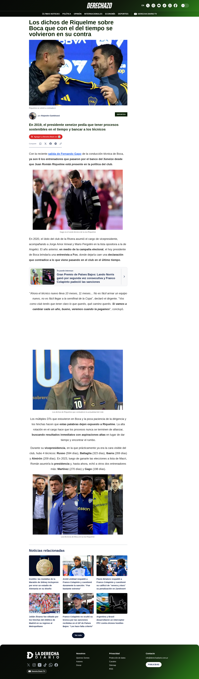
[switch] (185, 5)
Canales (112, 662)
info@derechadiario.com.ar (157, 658)
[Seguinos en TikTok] (164, 5)
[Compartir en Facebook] (50, 143)
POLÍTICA (66, 14)
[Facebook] (56, 665)
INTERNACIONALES (93, 14)
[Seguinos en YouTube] (159, 5)
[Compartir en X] (45, 143)
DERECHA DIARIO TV (147, 14)
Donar (78, 665)
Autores (79, 662)
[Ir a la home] (99, 5)
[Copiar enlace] (61, 143)
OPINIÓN (78, 14)
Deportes (121, 114)
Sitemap (112, 665)
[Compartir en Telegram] (55, 143)
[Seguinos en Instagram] (153, 5)
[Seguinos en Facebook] (175, 5)
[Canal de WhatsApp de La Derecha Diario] (170, 5)
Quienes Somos (82, 658)
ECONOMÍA (110, 14)
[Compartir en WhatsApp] (40, 143)
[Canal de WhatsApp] (51, 665)
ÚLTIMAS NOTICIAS (51, 14)
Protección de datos (117, 658)
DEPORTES (123, 14)
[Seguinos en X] (148, 5)
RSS (111, 669)
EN (143, 5)
